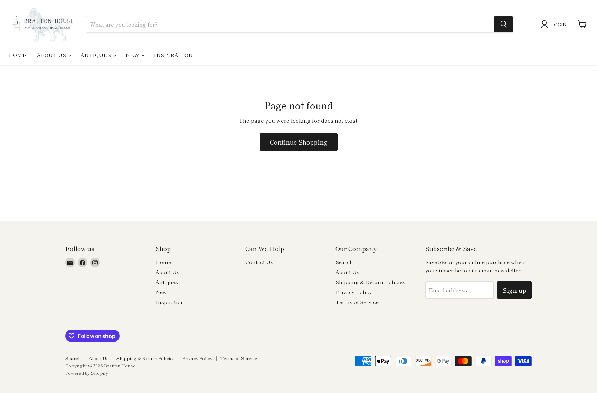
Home (18, 54)
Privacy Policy (353, 291)
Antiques (96, 54)
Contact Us (259, 261)
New (133, 54)
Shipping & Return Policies (370, 281)
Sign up (514, 289)
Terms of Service (357, 301)
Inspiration (173, 54)
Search (344, 261)
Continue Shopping (299, 141)
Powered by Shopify (86, 372)
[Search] (503, 24)
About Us (52, 54)
